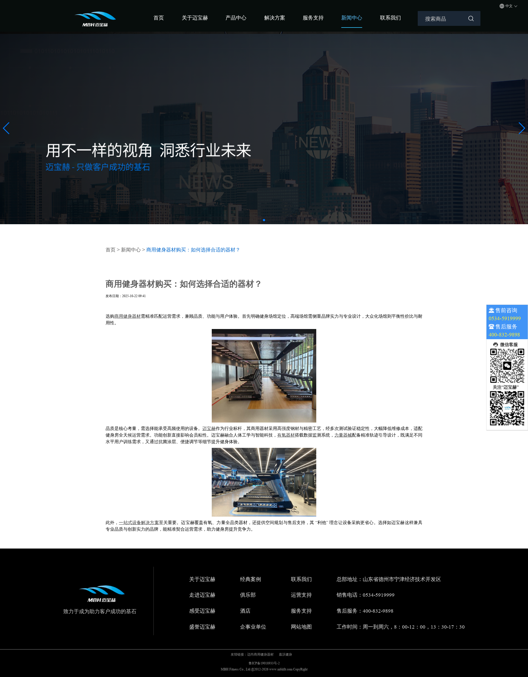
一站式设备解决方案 (139, 522)
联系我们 (390, 18)
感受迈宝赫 (202, 611)
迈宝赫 (209, 428)
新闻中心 (351, 18)
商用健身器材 (127, 316)
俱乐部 (248, 595)
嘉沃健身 (285, 654)
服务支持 (313, 18)
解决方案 (274, 18)
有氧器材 (286, 435)
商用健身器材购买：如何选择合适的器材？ (193, 250)
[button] (264, 220)
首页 (158, 18)
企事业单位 (253, 627)
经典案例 (250, 579)
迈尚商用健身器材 (260, 654)
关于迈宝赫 (195, 18)
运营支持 (301, 595)
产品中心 (236, 18)
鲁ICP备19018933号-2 (264, 663)
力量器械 (343, 435)
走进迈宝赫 (202, 595)
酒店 (245, 611)
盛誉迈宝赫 (202, 627)
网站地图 (301, 627)
